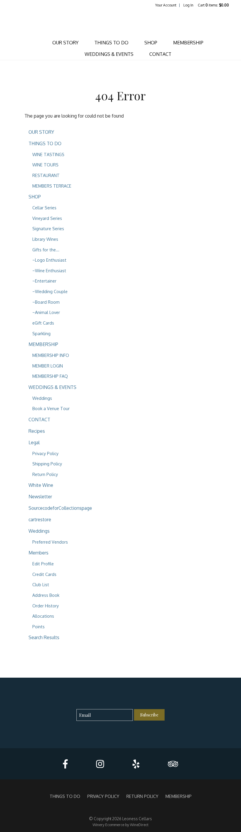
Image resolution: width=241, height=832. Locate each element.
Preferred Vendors (50, 541)
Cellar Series (44, 207)
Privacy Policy (45, 453)
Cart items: (213, 5)
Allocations (43, 616)
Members (38, 553)
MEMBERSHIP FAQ (50, 376)
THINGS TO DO (111, 43)
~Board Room (46, 302)
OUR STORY (65, 43)
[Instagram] (100, 764)
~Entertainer (44, 280)
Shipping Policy (47, 463)
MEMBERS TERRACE (51, 185)
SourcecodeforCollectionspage (60, 508)
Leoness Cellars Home (120, 22)
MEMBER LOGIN (47, 365)
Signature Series (48, 228)
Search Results (44, 637)
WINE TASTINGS (48, 154)
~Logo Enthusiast (49, 260)
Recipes (37, 431)
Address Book (45, 595)
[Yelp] (135, 764)
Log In (188, 5)
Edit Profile (43, 563)
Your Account (165, 5)
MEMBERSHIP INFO (50, 355)
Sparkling (41, 333)
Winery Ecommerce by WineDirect (120, 824)
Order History (45, 605)
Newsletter (40, 496)
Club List (40, 584)
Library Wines (45, 239)
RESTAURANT (46, 175)
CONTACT (160, 54)
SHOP (150, 43)
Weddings (42, 398)
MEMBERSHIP (188, 43)
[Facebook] (65, 764)
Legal (34, 442)
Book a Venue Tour (51, 408)
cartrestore (40, 519)
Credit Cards (44, 574)
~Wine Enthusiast (49, 270)
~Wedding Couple (50, 291)
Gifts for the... (45, 249)
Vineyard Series (47, 218)
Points (38, 626)
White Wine (41, 485)
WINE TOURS (45, 164)
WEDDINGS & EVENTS (109, 54)
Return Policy (45, 474)
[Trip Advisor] (173, 764)
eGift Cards (43, 322)
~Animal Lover (46, 312)
